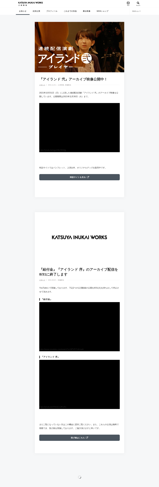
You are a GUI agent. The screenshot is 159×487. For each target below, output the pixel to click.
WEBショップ (102, 11)
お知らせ (22, 11)
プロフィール (52, 11)
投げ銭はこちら (78, 438)
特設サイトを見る (78, 177)
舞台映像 (86, 11)
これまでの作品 (70, 11)
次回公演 (36, 11)
